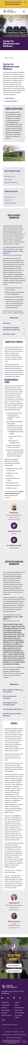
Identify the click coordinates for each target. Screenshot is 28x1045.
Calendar (17, 1002)
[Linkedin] (14, 997)
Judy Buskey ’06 (14, 903)
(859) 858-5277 (8, 179)
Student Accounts (6, 1015)
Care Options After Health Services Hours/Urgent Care (11, 328)
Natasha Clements (14, 921)
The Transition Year (9, 870)
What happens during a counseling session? (10, 704)
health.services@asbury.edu (11, 182)
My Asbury (4, 1013)
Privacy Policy (15, 1031)
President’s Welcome (16, 2)
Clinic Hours (6, 323)
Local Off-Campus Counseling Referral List (12, 714)
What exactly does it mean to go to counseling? (12, 691)
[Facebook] (2, 997)
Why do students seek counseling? (9, 697)
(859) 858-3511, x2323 (9, 197)
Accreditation (5, 1002)
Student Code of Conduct (19, 1034)
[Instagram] (8, 997)
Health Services (9, 98)
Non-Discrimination (7, 1034)
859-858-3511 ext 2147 (14, 517)
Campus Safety (5, 1005)
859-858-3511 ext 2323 (14, 907)
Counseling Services (11, 101)
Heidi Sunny (14, 513)
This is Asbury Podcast (18, 1016)
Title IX (3, 1020)
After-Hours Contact (9, 334)
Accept (23, 1041)
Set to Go (7, 875)
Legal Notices (7, 1031)
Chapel (17, 1005)
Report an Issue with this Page (14, 1037)
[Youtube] (20, 997)
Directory (4, 1007)
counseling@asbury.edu (10, 203)
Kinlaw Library (19, 1010)
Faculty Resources (20, 1007)
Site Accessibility (19, 1013)
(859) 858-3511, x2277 (9, 176)
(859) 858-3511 (5, 993)
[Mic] (26, 997)
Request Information (14, 971)
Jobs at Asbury (5, 1010)
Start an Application (14, 965)
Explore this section (8, 57)
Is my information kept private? (12, 709)
